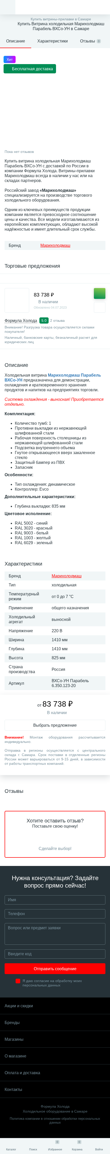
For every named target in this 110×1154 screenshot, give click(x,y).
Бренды (12, 1022)
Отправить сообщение (55, 969)
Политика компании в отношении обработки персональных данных (55, 1120)
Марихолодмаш (55, 245)
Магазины (14, 1039)
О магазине (15, 1056)
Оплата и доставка (22, 1073)
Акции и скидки (19, 1006)
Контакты (13, 1089)
